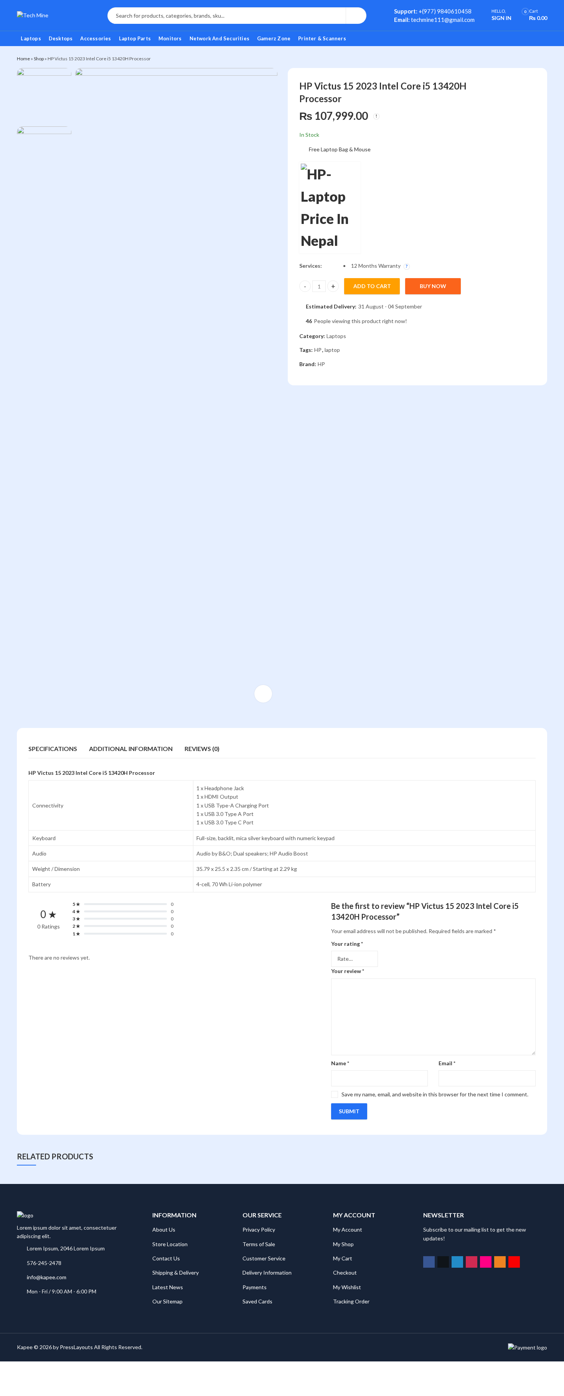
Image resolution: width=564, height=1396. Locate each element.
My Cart (342, 1258)
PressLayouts (76, 1347)
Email (447, 1063)
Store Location (170, 1244)
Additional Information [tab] (131, 748)
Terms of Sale (258, 1244)
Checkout (345, 1272)
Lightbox (263, 694)
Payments (254, 1287)
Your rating (347, 943)
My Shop (343, 1244)
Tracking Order (351, 1301)
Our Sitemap (167, 1301)
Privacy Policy (258, 1229)
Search (356, 15)
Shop (39, 58)
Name (340, 1063)
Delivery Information (267, 1272)
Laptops (336, 336)
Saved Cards (257, 1301)
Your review (347, 971)
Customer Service (263, 1258)
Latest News (167, 1287)
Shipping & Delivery (175, 1272)
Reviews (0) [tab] (202, 748)
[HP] (330, 208)
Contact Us (166, 1258)
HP (318, 350)
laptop (332, 350)
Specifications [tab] (52, 748)
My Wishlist (347, 1287)
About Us (163, 1229)
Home (23, 58)
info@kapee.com (46, 1277)
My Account (347, 1229)
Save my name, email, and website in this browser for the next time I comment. (434, 1094)
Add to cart (372, 286)
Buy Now (433, 286)
